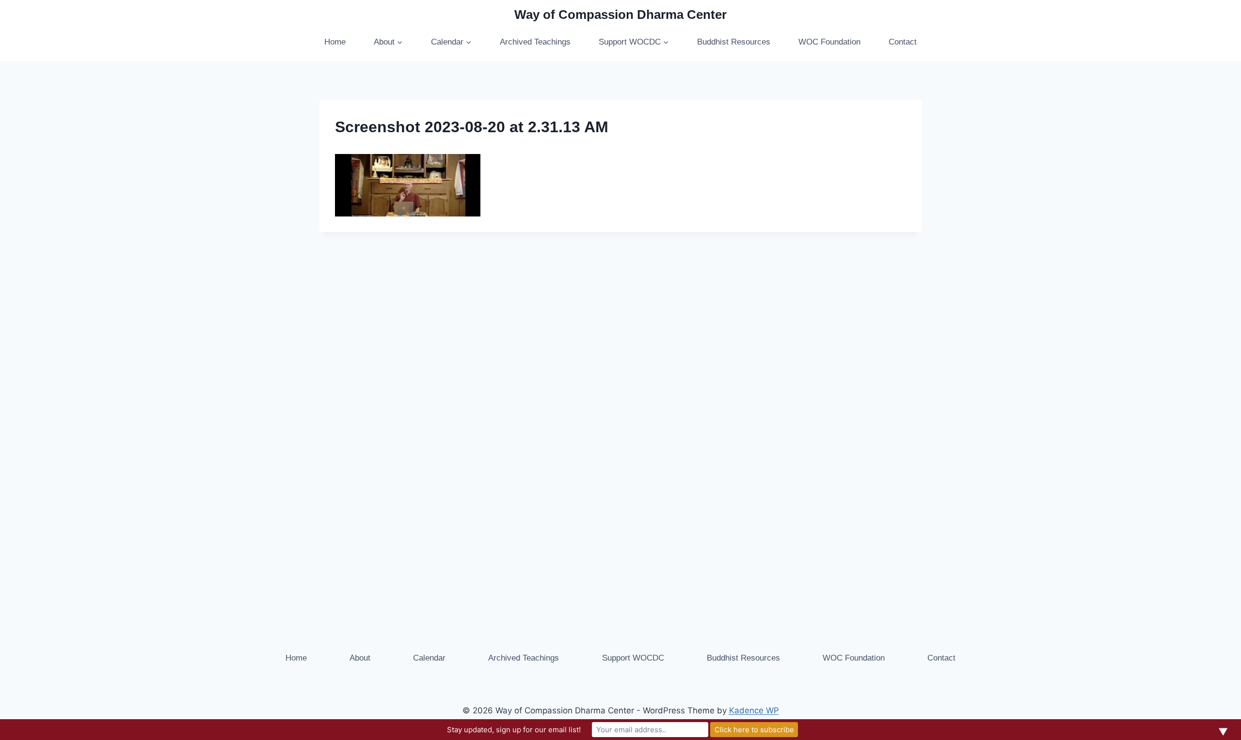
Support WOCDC (633, 658)
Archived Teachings (535, 41)
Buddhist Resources (733, 41)
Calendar (429, 658)
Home (335, 41)
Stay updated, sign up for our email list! (514, 729)
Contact (903, 41)
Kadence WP (754, 710)
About (360, 658)
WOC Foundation (829, 41)
